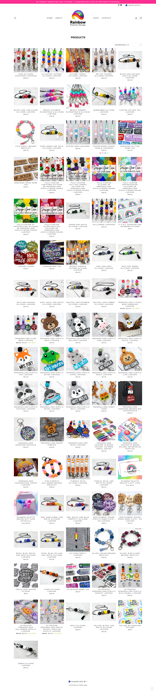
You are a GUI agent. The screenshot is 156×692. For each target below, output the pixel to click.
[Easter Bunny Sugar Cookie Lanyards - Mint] (108, 153)
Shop (96, 18)
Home (50, 18)
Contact (106, 18)
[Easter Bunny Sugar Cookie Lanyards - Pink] (100, 153)
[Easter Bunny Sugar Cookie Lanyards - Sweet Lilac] (103, 153)
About (59, 18)
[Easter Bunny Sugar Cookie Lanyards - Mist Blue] (105, 153)
